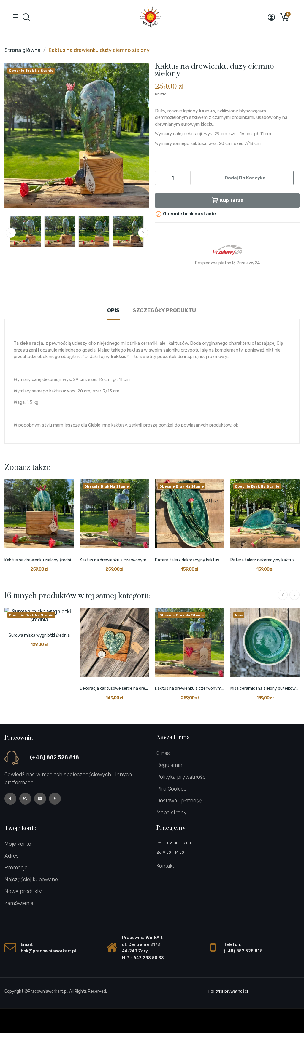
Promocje (16, 867)
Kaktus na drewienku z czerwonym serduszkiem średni (114, 560)
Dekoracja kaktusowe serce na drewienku (114, 688)
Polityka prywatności (181, 777)
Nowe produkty (23, 891)
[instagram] (25, 799)
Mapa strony (171, 812)
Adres (11, 856)
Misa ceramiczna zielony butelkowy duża (265, 688)
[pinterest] (55, 799)
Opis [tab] (113, 310)
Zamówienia (18, 903)
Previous (18, 137)
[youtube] (40, 799)
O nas (163, 753)
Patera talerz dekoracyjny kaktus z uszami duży (189, 560)
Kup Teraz (231, 200)
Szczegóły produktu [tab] (164, 310)
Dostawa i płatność (179, 800)
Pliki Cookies (171, 789)
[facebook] (10, 799)
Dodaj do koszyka (245, 178)
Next (135, 137)
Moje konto (17, 844)
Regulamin (169, 765)
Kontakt (165, 866)
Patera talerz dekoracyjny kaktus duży (265, 560)
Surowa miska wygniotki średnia (39, 635)
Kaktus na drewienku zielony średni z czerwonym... (39, 560)
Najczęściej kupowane (31, 879)
